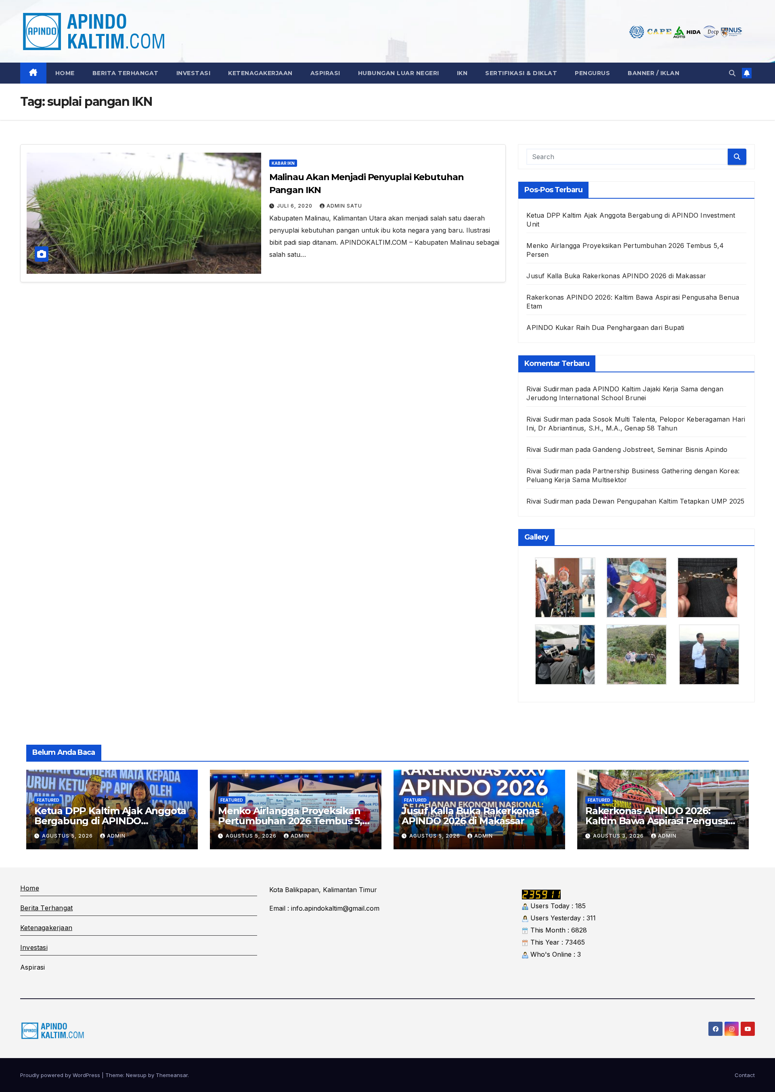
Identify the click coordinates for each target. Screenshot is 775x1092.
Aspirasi (325, 73)
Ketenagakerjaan (260, 73)
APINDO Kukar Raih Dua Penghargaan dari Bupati (605, 327)
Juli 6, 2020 (295, 206)
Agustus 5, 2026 (68, 836)
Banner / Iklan (653, 73)
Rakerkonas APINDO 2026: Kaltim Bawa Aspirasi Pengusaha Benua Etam (662, 821)
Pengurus (592, 73)
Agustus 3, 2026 (619, 836)
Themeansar (172, 1075)
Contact (745, 1075)
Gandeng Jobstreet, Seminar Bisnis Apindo (660, 449)
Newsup (136, 1075)
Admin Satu (344, 206)
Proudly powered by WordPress (61, 1075)
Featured (48, 800)
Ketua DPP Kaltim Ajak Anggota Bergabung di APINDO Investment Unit (110, 821)
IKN (462, 73)
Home (65, 73)
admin (116, 836)
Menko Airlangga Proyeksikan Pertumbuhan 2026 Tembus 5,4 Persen (293, 821)
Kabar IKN (283, 163)
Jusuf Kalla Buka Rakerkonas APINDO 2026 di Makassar (616, 276)
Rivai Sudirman (549, 501)
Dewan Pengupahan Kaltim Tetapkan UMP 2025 (668, 501)
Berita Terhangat (125, 73)
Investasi (193, 73)
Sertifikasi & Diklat (521, 73)
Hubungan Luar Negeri (398, 73)
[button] (732, 73)
